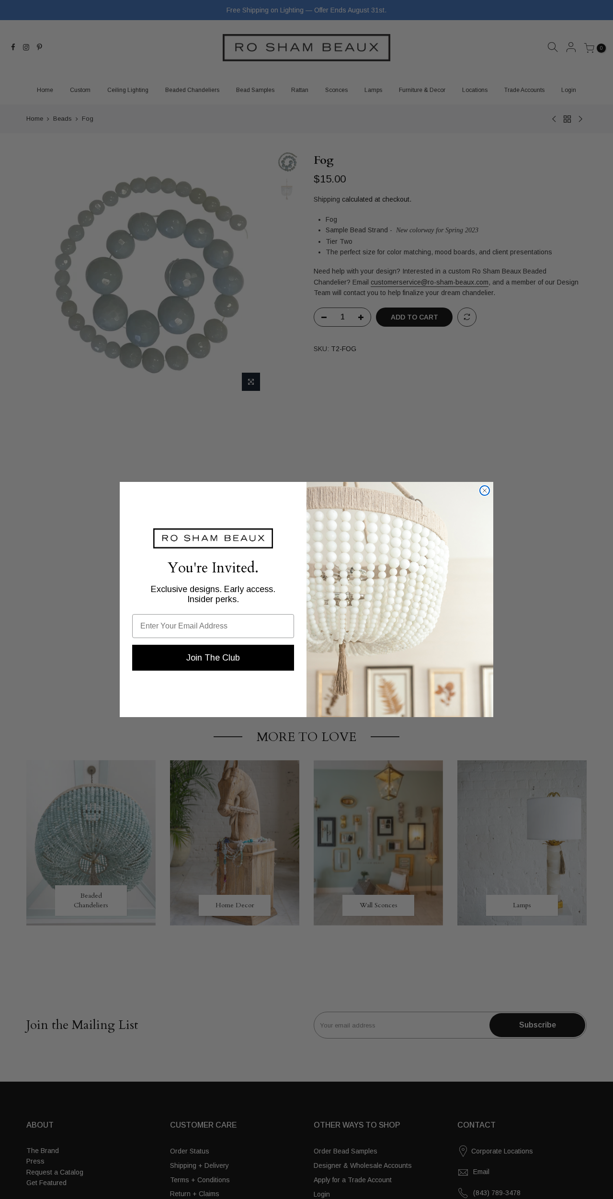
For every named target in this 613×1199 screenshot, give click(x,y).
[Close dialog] (484, 490)
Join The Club (213, 657)
